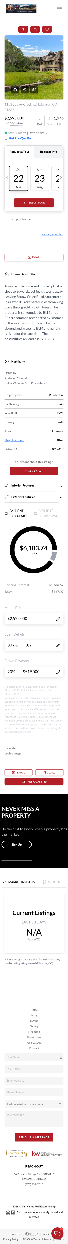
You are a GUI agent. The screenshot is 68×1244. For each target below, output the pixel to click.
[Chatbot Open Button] (57, 1233)
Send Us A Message (34, 1137)
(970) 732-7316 (34, 1184)
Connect (34, 1048)
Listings (34, 1015)
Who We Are (34, 1042)
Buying (34, 1020)
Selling (34, 1026)
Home (34, 1009)
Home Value (34, 1037)
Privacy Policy (10, 1239)
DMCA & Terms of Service (37, 1239)
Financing (34, 1031)
